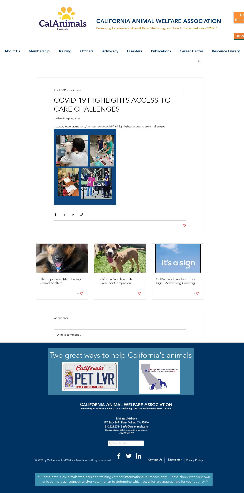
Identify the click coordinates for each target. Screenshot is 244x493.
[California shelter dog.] (120, 258)
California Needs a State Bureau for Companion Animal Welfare (115, 281)
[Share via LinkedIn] (73, 214)
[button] (12, 51)
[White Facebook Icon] (119, 456)
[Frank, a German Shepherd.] (62, 258)
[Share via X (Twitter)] (64, 214)
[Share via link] (81, 214)
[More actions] (184, 90)
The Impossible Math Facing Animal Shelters (60, 281)
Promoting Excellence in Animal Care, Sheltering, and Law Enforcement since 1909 (125, 408)
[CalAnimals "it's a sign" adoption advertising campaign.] (178, 258)
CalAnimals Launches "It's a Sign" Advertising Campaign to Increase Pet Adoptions (176, 281)
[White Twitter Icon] (129, 456)
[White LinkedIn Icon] (138, 456)
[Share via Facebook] (55, 214)
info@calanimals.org (135, 426)
